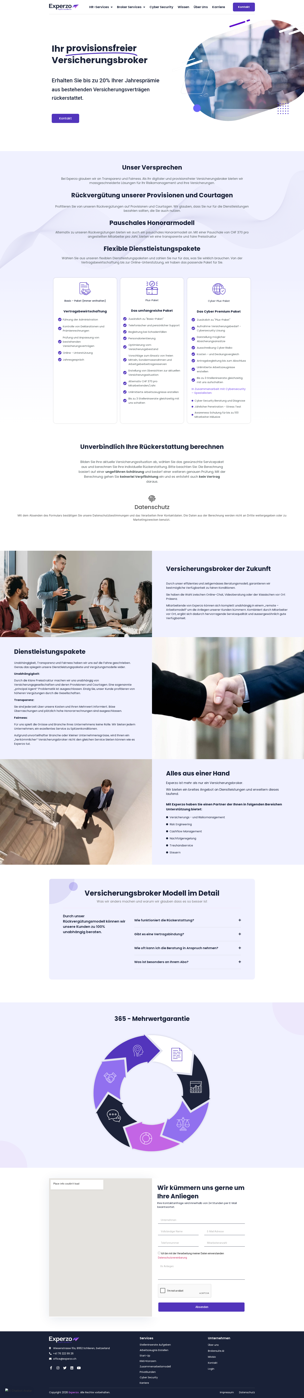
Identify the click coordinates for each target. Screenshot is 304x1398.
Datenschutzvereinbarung (172, 1257)
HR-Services (99, 7)
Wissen (183, 7)
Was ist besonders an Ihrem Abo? (161, 962)
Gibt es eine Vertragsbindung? (159, 934)
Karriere (218, 7)
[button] (187, 920)
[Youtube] (78, 1367)
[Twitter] (65, 1367)
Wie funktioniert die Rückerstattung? (164, 920)
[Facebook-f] (51, 1367)
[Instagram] (58, 1367)
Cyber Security (161, 7)
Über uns (201, 7)
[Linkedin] (71, 1367)
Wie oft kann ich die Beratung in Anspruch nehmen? (176, 948)
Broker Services (129, 7)
